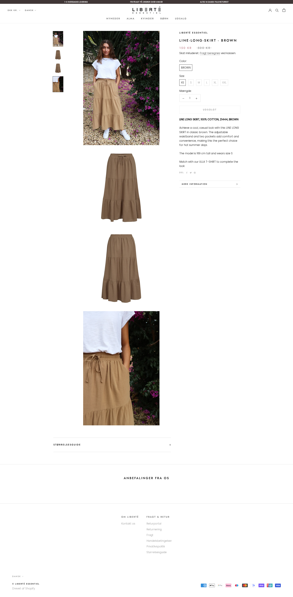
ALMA (131, 18)
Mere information (194, 184)
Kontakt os (128, 523)
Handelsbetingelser (159, 541)
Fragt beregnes (210, 53)
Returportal (153, 523)
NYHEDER (113, 18)
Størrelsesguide (67, 444)
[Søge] (277, 10)
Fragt (149, 535)
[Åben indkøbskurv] (283, 10)
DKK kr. (13, 10)
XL (215, 83)
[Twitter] (191, 173)
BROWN (186, 68)
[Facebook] (187, 173)
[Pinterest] (195, 173)
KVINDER (147, 18)
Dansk (29, 10)
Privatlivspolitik (155, 546)
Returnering (154, 529)
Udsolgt (210, 109)
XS (182, 83)
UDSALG (181, 18)
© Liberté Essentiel (25, 583)
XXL (224, 83)
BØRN (164, 18)
